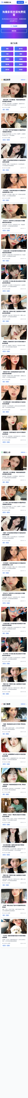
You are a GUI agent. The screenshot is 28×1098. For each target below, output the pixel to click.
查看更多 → (24, 79)
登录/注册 (20, 2)
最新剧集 (14, 31)
